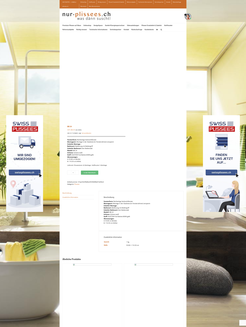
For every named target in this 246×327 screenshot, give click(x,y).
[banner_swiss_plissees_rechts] (221, 116)
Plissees (76, 184)
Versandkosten (86, 133)
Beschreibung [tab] (66, 193)
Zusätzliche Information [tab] (70, 197)
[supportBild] (188, 13)
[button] (161, 29)
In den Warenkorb (90, 173)
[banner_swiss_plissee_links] (24, 116)
